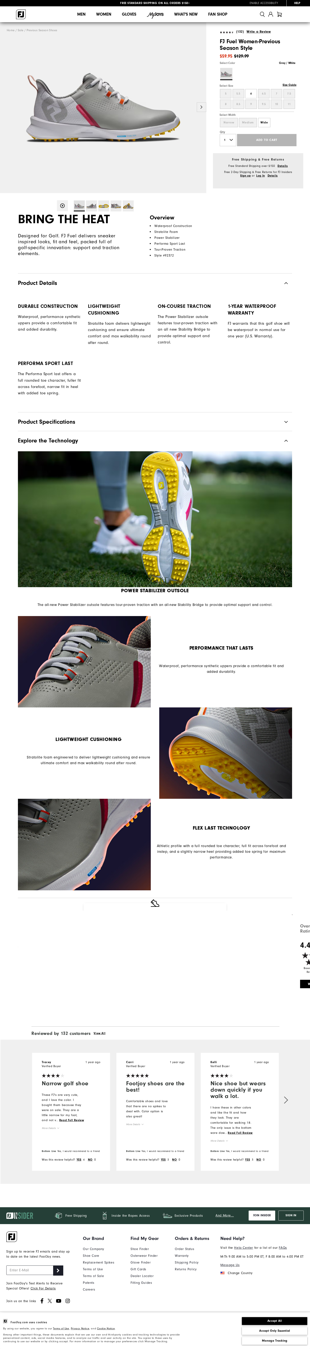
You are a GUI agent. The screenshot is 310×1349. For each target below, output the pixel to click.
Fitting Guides (141, 1283)
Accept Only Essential (274, 1331)
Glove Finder (141, 1262)
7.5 (289, 93)
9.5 (264, 104)
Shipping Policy (187, 1262)
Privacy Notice (80, 1328)
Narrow (229, 122)
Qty (222, 132)
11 (289, 104)
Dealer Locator (142, 1276)
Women (103, 14)
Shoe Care (91, 1256)
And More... (225, 1215)
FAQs (283, 1248)
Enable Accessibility (264, 3)
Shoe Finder (140, 1249)
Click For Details (43, 1288)
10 (276, 104)
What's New (186, 14)
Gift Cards (138, 1269)
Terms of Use (61, 1328)
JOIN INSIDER (262, 1215)
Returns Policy (186, 1269)
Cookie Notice (106, 1328)
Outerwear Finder (144, 1256)
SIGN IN (291, 1215)
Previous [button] (4, 107)
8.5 (238, 104)
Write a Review (259, 31)
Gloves (129, 14)
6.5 (264, 93)
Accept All (274, 1321)
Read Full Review (71, 1120)
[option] (103, 107)
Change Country (240, 1273)
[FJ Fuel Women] (103, 107)
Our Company (93, 1249)
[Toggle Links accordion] (98, 1238)
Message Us (230, 1265)
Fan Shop (217, 14)
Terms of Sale (93, 1276)
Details (283, 166)
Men (81, 14)
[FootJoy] (21, 14)
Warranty (182, 1256)
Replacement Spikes (98, 1262)
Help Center (243, 1248)
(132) (240, 31)
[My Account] (271, 14)
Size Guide (289, 85)
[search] (262, 14)
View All (99, 1033)
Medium (248, 122)
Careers (89, 1289)
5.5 (238, 93)
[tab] (279, 14)
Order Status (184, 1249)
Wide (264, 122)
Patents (88, 1283)
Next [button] (201, 107)
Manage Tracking (274, 1340)
